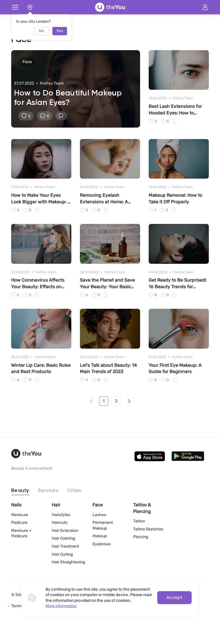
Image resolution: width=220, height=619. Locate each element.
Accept (174, 597)
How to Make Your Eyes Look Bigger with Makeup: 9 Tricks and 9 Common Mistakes (40, 198)
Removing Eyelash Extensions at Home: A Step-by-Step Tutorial (104, 198)
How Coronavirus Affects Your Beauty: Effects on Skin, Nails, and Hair (37, 283)
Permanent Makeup (103, 525)
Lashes (99, 514)
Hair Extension (65, 530)
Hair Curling (62, 554)
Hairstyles (61, 514)
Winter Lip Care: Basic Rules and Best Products (41, 368)
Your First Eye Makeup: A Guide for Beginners (175, 368)
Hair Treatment (65, 546)
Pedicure (19, 522)
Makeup (100, 536)
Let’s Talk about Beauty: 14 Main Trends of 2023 (108, 368)
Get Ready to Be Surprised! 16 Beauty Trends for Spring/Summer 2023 (177, 283)
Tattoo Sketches (148, 529)
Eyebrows (102, 544)
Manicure (19, 514)
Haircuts (59, 522)
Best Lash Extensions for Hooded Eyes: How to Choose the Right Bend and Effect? (178, 110)
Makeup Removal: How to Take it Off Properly (175, 198)
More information (61, 606)
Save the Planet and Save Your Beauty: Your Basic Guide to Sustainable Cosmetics (107, 283)
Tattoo (139, 521)
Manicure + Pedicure (21, 533)
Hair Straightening (68, 562)
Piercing (140, 536)
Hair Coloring (63, 538)
